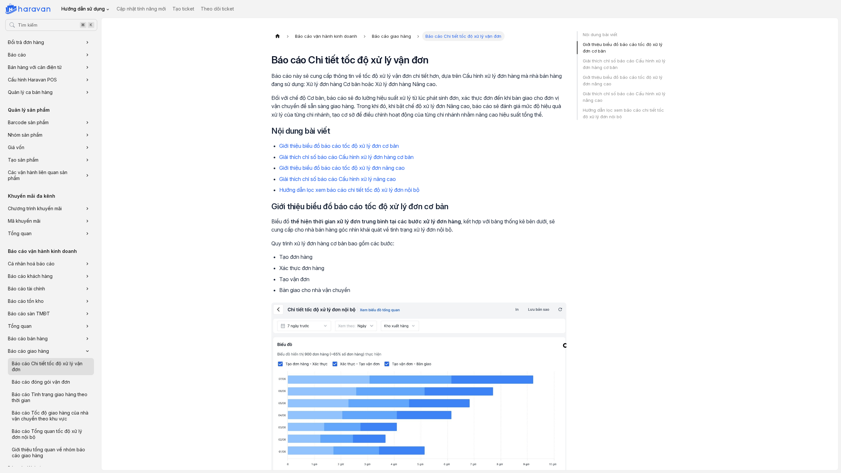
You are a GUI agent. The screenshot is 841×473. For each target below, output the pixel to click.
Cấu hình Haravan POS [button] (32, 79)
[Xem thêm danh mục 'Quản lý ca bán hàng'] (87, 92)
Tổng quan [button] (20, 233)
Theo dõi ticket (217, 8)
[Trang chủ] (277, 36)
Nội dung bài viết (600, 34)
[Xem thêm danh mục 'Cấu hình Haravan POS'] (87, 79)
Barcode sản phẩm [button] (28, 122)
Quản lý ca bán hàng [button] (30, 92)
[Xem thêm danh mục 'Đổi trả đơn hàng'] (87, 42)
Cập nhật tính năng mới (141, 8)
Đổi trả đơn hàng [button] (26, 42)
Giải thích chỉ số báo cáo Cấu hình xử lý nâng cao (337, 179)
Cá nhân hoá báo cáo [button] (31, 263)
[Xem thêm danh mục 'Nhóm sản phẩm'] (87, 135)
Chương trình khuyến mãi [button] (35, 208)
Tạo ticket (183, 8)
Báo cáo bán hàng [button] (28, 338)
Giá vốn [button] (16, 147)
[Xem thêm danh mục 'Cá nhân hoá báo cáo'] (87, 263)
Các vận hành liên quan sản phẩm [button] (37, 175)
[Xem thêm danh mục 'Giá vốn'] (87, 147)
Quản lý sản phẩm (29, 110)
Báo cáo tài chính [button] (26, 288)
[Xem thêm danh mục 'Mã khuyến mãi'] (87, 221)
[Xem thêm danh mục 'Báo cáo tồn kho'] (87, 301)
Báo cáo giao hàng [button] (28, 351)
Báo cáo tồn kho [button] (26, 301)
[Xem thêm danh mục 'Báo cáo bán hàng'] (87, 338)
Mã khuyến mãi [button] (24, 221)
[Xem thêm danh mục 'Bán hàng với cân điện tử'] (87, 67)
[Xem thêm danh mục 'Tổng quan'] (87, 233)
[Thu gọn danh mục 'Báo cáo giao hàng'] (87, 351)
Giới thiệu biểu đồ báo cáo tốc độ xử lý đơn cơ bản (339, 146)
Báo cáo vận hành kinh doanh (42, 251)
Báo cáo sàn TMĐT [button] (29, 313)
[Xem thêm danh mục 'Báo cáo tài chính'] (87, 288)
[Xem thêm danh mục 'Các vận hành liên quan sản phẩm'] (87, 175)
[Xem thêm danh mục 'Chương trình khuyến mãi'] (87, 208)
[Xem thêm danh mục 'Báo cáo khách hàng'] (87, 276)
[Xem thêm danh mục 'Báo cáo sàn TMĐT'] (87, 313)
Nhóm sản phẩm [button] (25, 135)
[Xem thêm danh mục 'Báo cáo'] (87, 54)
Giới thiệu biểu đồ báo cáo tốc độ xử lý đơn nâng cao (342, 168)
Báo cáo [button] (17, 54)
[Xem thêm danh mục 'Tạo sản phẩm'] (87, 160)
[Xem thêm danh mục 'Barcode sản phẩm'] (87, 122)
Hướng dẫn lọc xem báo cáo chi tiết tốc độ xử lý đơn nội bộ (349, 190)
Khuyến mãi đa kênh (31, 196)
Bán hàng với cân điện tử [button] (35, 67)
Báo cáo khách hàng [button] (30, 276)
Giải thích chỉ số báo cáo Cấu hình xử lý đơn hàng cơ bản (346, 157)
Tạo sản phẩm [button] (23, 160)
